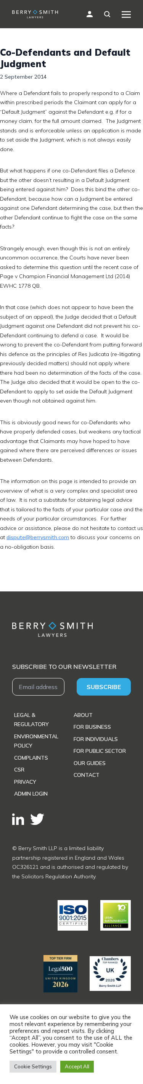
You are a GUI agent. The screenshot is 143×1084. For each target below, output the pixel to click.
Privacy (25, 781)
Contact (87, 775)
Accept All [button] (77, 1066)
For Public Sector (100, 750)
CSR (19, 769)
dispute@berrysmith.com (37, 537)
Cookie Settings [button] (33, 1066)
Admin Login (31, 793)
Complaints (31, 757)
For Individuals (96, 739)
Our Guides (90, 763)
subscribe (104, 687)
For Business (92, 726)
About (83, 715)
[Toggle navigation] (126, 14)
